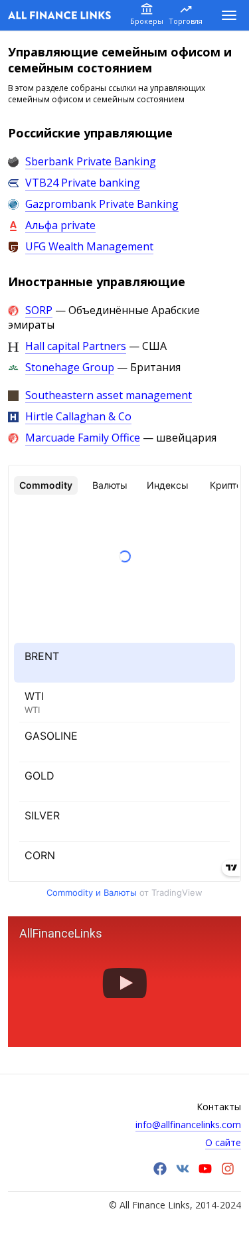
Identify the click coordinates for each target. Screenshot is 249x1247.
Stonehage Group (69, 367)
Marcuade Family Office (82, 437)
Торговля (186, 21)
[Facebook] (160, 1171)
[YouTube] (205, 1171)
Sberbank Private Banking (90, 161)
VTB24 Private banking (82, 182)
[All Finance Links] (59, 15)
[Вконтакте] (182, 1171)
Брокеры (146, 21)
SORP (38, 310)
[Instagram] (227, 1171)
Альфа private (60, 225)
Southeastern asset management (108, 395)
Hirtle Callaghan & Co (78, 416)
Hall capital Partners (75, 346)
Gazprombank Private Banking (102, 204)
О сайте (223, 1142)
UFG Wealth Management (89, 246)
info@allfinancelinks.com (188, 1124)
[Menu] (229, 15)
